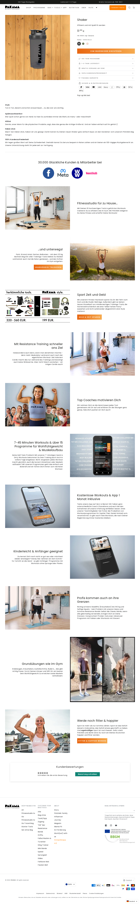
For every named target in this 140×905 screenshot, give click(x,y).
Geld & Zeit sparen (89, 317)
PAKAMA (13, 880)
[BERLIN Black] (79, 44)
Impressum (40, 893)
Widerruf (60, 893)
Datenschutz (50, 893)
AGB (66, 893)
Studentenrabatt (75, 893)
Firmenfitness (118, 8)
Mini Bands (42, 848)
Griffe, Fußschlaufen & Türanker (44, 838)
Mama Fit (58, 826)
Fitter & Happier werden (92, 741)
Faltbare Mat (43, 861)
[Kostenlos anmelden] (134, 810)
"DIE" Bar (41, 825)
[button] (129, 7)
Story (56, 810)
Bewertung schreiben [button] (87, 774)
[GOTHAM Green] (83, 44)
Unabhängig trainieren (48, 267)
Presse (85, 893)
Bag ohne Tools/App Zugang (42, 818)
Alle (39, 812)
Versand (91, 36)
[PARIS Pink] (87, 44)
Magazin (57, 823)
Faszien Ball (43, 865)
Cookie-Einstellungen (96, 893)
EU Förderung (60, 830)
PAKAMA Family (61, 813)
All (23, 810)
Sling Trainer (43, 845)
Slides (40, 858)
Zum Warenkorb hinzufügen (106, 51)
